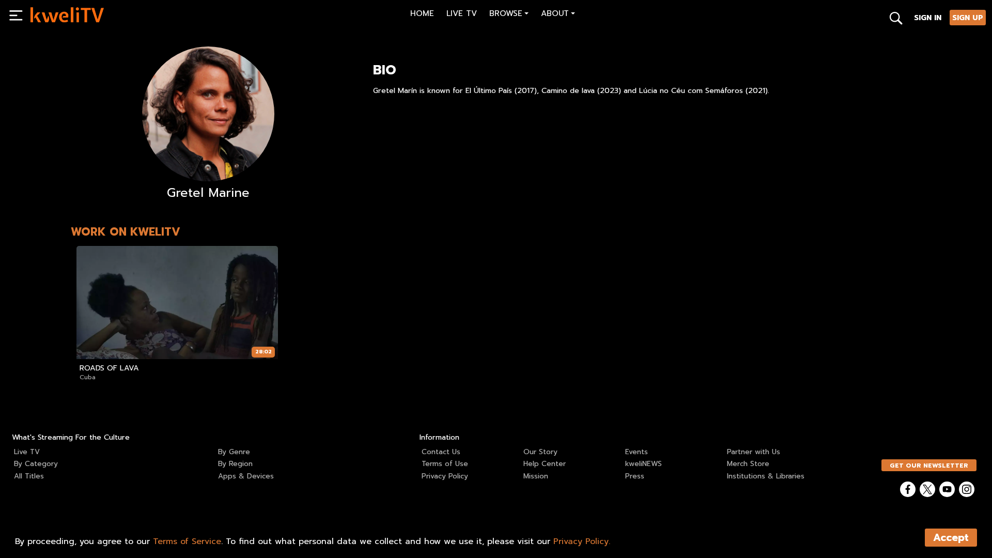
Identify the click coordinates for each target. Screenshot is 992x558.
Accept (951, 537)
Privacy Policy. (581, 541)
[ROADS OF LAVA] (177, 302)
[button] (509, 14)
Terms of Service (187, 541)
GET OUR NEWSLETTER (929, 465)
